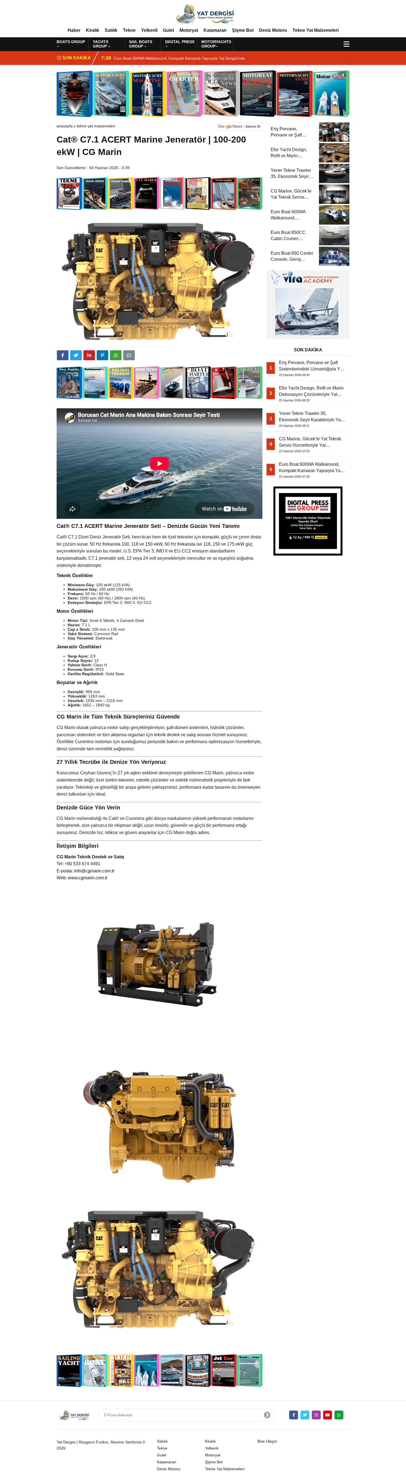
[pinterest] (102, 355)
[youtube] (327, 1415)
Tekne (129, 30)
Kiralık (92, 30)
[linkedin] (89, 355)
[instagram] (316, 1415)
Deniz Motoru (273, 30)
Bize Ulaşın (267, 1441)
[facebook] (63, 355)
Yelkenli (149, 30)
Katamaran (215, 30)
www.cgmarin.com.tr (87, 877)
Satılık (111, 30)
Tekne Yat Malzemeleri (315, 30)
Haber (74, 30)
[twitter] (76, 355)
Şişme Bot (243, 30)
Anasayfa (65, 126)
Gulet (168, 30)
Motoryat (189, 30)
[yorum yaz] (129, 355)
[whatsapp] (338, 1415)
